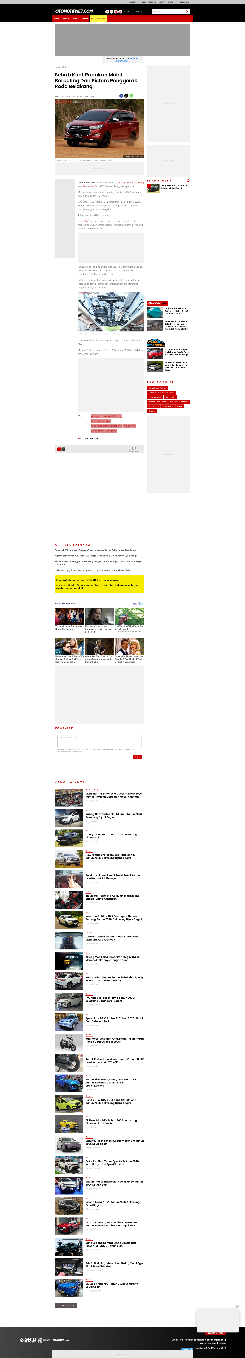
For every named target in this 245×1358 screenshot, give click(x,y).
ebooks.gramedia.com (127, 585)
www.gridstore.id (110, 580)
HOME (56, 19)
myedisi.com (62, 588)
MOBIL (75, 19)
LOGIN (139, 11)
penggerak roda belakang (131, 182)
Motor (89, 1035)
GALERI (85, 19)
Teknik (89, 933)
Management (216, 1339)
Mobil (89, 810)
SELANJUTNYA (65, 1305)
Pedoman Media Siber (213, 1343)
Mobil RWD (84, 221)
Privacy (189, 1339)
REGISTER (128, 11)
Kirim (137, 757)
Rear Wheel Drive (91, 186)
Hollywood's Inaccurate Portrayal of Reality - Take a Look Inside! (98, 629)
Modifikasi (92, 790)
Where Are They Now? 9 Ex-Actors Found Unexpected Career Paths (98, 659)
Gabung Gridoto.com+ (127, 59)
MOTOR (66, 19)
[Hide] (237, 1306)
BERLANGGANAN (98, 19)
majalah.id (78, 588)
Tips (88, 871)
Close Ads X (187, 1349)
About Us (177, 1339)
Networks (215, 1332)
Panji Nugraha (92, 438)
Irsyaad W (59, 96)
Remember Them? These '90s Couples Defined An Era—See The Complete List (69, 659)
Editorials (200, 1339)
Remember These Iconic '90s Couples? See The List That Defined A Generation (129, 659)
